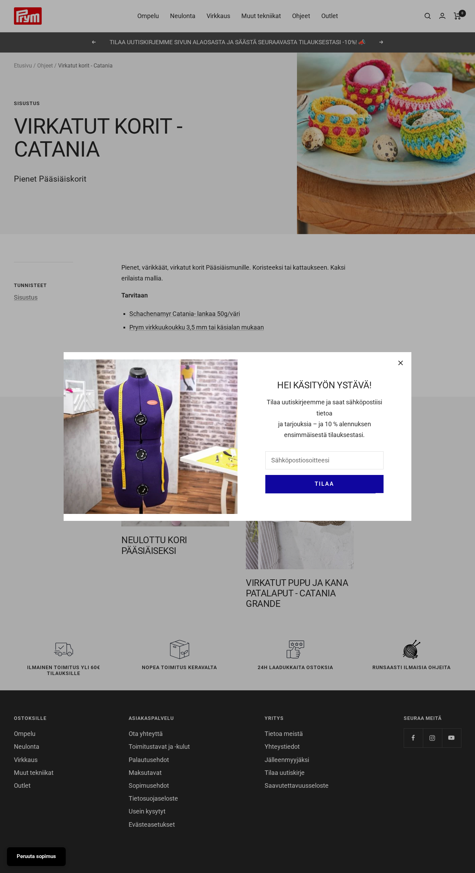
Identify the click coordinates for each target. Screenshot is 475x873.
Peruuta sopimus (36, 856)
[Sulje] (400, 362)
